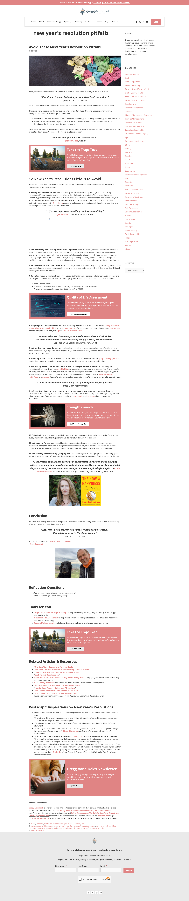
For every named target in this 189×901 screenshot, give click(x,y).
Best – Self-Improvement (135, 96)
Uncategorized (131, 241)
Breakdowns (130, 104)
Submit (129, 870)
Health (46, 824)
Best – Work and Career (135, 100)
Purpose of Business (134, 197)
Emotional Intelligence (134, 141)
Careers (128, 111)
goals (50, 826)
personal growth (51, 828)
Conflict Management (134, 119)
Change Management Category (138, 115)
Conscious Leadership (134, 130)
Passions (129, 185)
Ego (126, 137)
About (41, 22)
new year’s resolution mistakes (84, 826)
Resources (98, 22)
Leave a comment (37, 830)
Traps (83, 824)
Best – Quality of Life (134, 93)
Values (128, 245)
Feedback (129, 156)
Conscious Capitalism (134, 126)
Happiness (39, 824)
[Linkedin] (136, 22)
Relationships (131, 200)
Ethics (127, 145)
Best (127, 78)
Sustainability (131, 230)
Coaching (78, 22)
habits (55, 826)
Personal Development (61, 824)
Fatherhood (130, 152)
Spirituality (130, 219)
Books (87, 22)
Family (128, 148)
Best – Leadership (132, 85)
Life (51, 824)
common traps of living (39, 826)
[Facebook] (143, 22)
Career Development (134, 107)
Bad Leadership (132, 74)
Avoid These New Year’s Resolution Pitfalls (65, 47)
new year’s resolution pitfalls (106, 826)
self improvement (79, 828)
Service (128, 215)
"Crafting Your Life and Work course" (112, 2)
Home (33, 22)
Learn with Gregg (54, 22)
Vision (127, 249)
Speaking (68, 22)
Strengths (129, 226)
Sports (128, 223)
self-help (101, 828)
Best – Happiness (132, 81)
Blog (106, 22)
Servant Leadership (133, 211)
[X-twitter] (140, 22)
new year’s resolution (65, 826)
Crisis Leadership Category (136, 133)
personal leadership (65, 828)
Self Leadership (75, 824)
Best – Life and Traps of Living (138, 89)
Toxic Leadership (132, 234)
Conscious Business (133, 122)
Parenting (129, 182)
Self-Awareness (131, 208)
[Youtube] (147, 22)
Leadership (130, 171)
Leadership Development (136, 174)
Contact (115, 22)
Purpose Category (133, 193)
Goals (33, 824)
